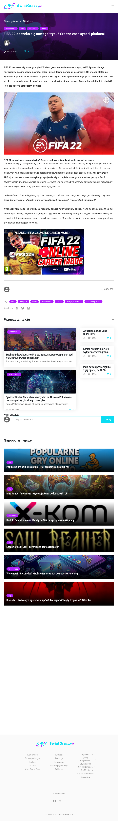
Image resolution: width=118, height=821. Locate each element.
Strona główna (11, 21)
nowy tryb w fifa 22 (74, 302)
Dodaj (108, 419)
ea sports (33, 29)
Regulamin (59, 762)
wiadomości (47, 302)
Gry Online (85, 777)
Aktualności (28, 21)
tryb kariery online (93, 302)
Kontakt (58, 755)
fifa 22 (59, 302)
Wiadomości (11, 29)
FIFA (22, 29)
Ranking (32, 762)
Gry (9, 462)
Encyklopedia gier (32, 758)
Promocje (12, 516)
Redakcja (59, 758)
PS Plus (32, 766)
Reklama (59, 769)
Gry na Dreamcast (85, 774)
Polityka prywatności (59, 766)
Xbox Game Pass (32, 769)
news (44, 29)
